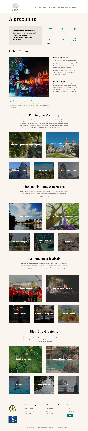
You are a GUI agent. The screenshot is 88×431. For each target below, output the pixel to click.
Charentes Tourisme (38, 103)
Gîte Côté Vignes (52, 7)
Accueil (36, 7)
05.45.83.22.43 (70, 408)
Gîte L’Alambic (42, 7)
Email (70, 415)
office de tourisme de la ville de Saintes (31, 105)
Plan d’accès (49, 413)
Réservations (60, 7)
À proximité (68, 7)
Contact (74, 7)
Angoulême (13, 107)
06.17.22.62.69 (70, 411)
